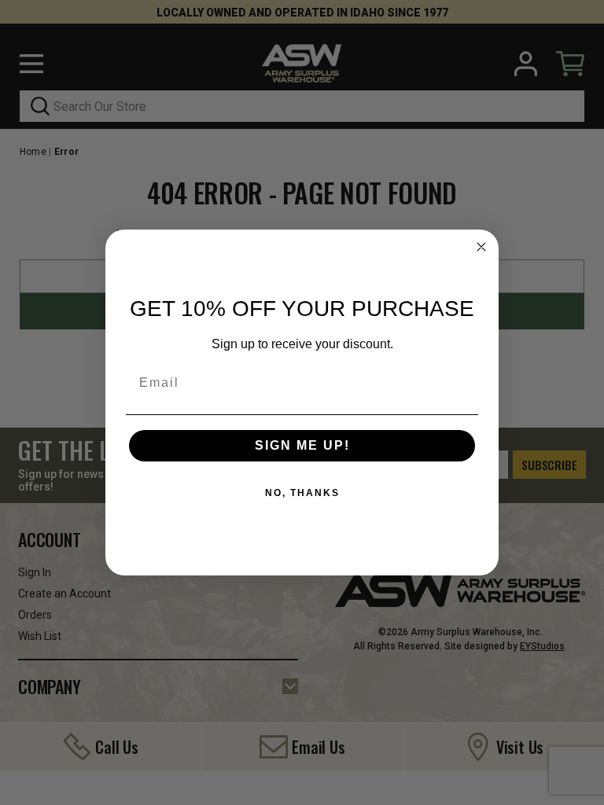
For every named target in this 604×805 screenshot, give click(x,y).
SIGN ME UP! (302, 445)
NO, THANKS (302, 492)
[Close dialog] (481, 246)
